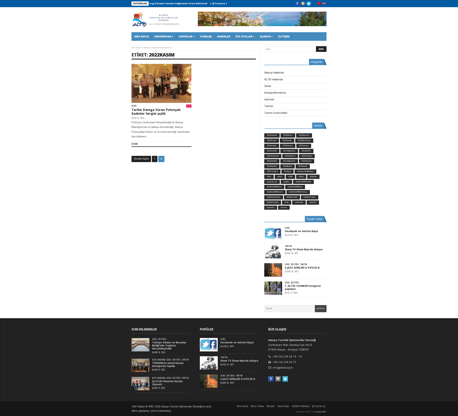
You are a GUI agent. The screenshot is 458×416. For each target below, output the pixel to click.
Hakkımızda (162, 36)
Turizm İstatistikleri (275, 113)
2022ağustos (289, 151)
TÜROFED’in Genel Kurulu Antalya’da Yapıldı (168, 364)
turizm (284, 207)
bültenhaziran (273, 197)
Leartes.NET (320, 412)
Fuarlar (206, 36)
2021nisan (303, 145)
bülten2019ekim (274, 187)
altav (279, 176)
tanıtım (312, 202)
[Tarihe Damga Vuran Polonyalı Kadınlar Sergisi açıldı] (161, 83)
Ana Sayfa (141, 36)
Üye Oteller (243, 36)
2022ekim (306, 151)
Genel (134, 106)
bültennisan (272, 202)
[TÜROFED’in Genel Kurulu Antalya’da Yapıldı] (140, 365)
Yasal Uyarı (283, 406)
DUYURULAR (140, 3)
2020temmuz (304, 140)
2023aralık (272, 161)
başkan (313, 176)
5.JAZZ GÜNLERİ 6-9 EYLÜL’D (302, 267)
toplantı (270, 207)
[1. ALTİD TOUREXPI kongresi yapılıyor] (273, 288)
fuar (287, 202)
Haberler (223, 36)
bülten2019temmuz (298, 192)
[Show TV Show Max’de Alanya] (273, 251)
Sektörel (269, 99)
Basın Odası (257, 406)
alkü (269, 176)
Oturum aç (319, 406)
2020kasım (304, 135)
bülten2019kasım (275, 192)
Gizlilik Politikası (301, 406)
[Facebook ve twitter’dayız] (273, 233)
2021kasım (288, 145)
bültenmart (292, 197)
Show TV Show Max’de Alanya (304, 249)
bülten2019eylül (295, 187)
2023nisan (306, 161)
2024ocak (302, 166)
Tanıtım (268, 106)
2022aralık (272, 151)
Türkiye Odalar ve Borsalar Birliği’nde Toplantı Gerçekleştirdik (169, 345)
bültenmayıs (310, 197)
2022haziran (273, 156)
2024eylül (287, 166)
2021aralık (271, 145)
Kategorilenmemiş (275, 93)
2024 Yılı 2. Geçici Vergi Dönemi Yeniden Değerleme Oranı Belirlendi (156, 3)
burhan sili (272, 182)
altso (301, 176)
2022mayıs (307, 156)
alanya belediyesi (305, 171)
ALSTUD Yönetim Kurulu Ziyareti (167, 382)
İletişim (283, 36)
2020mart (271, 140)
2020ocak (287, 140)
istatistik (299, 202)
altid (290, 176)
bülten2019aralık (303, 182)
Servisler (185, 36)
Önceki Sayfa (141, 159)
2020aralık (272, 135)
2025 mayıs (272, 171)
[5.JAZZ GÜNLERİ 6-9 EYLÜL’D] (273, 270)
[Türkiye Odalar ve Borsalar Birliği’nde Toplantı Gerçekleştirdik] (140, 344)
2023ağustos (289, 161)
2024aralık (272, 166)
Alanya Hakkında (274, 72)
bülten (286, 182)
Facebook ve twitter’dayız (301, 231)
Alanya (265, 36)
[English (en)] (324, 3)
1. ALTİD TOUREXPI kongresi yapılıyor (303, 287)
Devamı (134, 143)
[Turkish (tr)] (319, 3)
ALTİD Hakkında (273, 79)
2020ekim (288, 135)
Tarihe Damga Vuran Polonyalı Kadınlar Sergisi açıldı (156, 112)
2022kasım (161, 54)
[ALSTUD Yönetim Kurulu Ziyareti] (140, 383)
